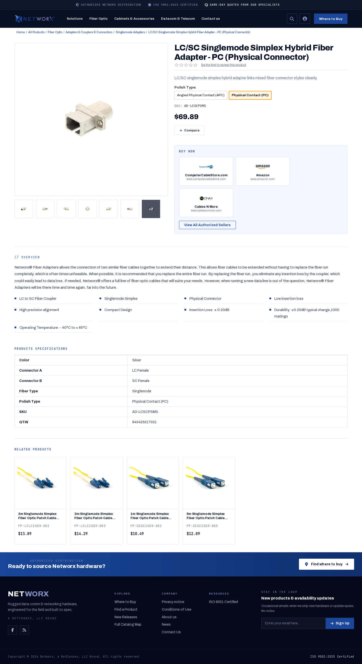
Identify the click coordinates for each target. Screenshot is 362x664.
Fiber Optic (98, 18)
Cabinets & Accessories (134, 18)
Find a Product (126, 609)
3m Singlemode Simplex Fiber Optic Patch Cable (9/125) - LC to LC (93, 516)
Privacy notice (173, 602)
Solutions (75, 18)
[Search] (292, 19)
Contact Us (171, 632)
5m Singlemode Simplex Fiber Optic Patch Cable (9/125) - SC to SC (206, 516)
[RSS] (24, 630)
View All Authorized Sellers (207, 225)
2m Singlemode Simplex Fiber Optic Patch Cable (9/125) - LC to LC (37, 516)
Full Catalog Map (128, 624)
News (166, 624)
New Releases (126, 617)
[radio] (200, 95)
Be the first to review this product (223, 65)
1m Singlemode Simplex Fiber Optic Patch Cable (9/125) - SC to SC (150, 516)
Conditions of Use (176, 609)
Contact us (210, 18)
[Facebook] (12, 630)
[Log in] (305, 19)
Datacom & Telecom (178, 18)
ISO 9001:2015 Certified (332, 657)
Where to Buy (331, 19)
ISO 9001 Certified (223, 602)
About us (169, 617)
